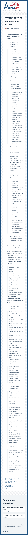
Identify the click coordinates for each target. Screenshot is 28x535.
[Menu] (24, 6)
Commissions (8, 30)
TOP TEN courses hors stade (17, 480)
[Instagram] (5, 531)
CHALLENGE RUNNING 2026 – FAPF (9, 487)
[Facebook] (3, 531)
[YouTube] (7, 531)
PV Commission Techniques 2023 (13, 515)
